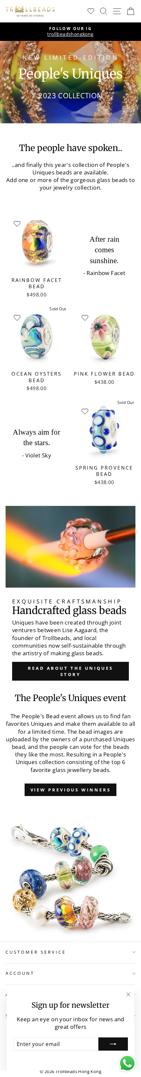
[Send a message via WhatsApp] (127, 1063)
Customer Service (36, 952)
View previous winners (70, 790)
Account (20, 973)
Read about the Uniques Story (70, 671)
